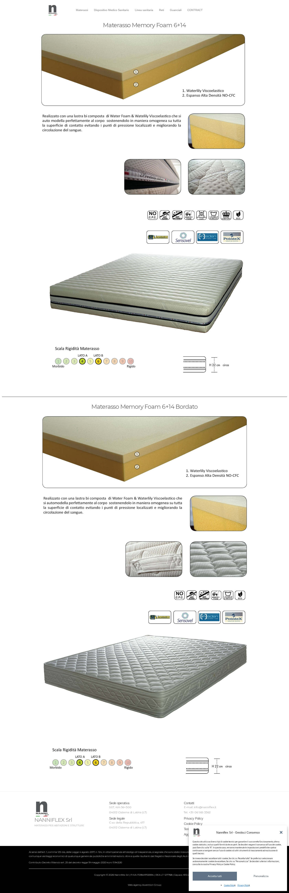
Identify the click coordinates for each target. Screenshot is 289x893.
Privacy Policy (243, 885)
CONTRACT (195, 10)
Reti (161, 10)
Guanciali (175, 10)
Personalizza (261, 876)
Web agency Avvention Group (144, 884)
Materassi (82, 10)
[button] (281, 832)
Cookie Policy (230, 885)
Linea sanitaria (144, 10)
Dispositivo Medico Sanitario (111, 10)
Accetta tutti (215, 876)
